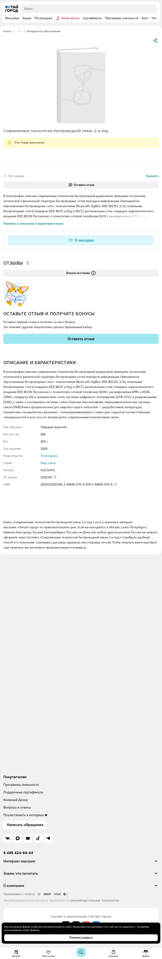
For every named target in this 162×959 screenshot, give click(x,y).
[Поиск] (81, 952)
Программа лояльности (21, 785)
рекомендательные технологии (95, 900)
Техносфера (49, 456)
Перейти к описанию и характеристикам (33, 223)
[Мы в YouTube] (28, 838)
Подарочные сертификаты (23, 792)
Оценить (152, 176)
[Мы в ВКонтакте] (7, 838)
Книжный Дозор (15, 800)
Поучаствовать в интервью (23, 815)
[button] (81, 862)
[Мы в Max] (18, 838)
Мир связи (47, 463)
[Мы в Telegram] (48, 838)
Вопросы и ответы (17, 807)
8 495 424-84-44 (18, 853)
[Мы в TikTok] (38, 838)
